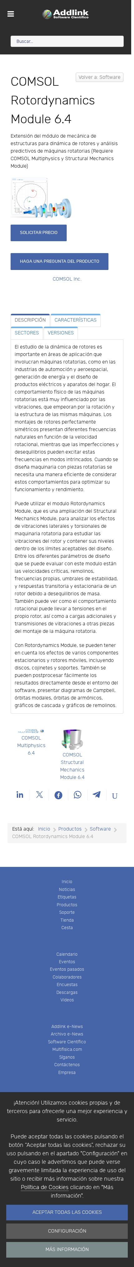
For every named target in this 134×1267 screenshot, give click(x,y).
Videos (67, 1000)
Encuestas (67, 984)
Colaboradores (67, 977)
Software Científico (67, 1042)
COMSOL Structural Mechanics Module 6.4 (72, 766)
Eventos (67, 961)
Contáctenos (67, 1064)
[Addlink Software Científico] (65, 14)
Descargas (67, 992)
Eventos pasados (67, 969)
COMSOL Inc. (67, 279)
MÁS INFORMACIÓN (67, 1250)
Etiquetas (67, 897)
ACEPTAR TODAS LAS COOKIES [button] (67, 1212)
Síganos (67, 1057)
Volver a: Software (100, 77)
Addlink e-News (67, 1026)
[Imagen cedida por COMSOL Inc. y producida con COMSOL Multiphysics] (42, 198)
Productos (67, 905)
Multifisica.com (67, 1049)
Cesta (67, 927)
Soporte (67, 912)
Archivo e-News (67, 1034)
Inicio (67, 881)
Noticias (67, 889)
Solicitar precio (38, 232)
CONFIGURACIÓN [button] (67, 1231)
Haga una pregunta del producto (59, 261)
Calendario (67, 954)
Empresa (67, 1072)
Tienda (67, 920)
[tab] (30, 320)
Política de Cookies (45, 1187)
